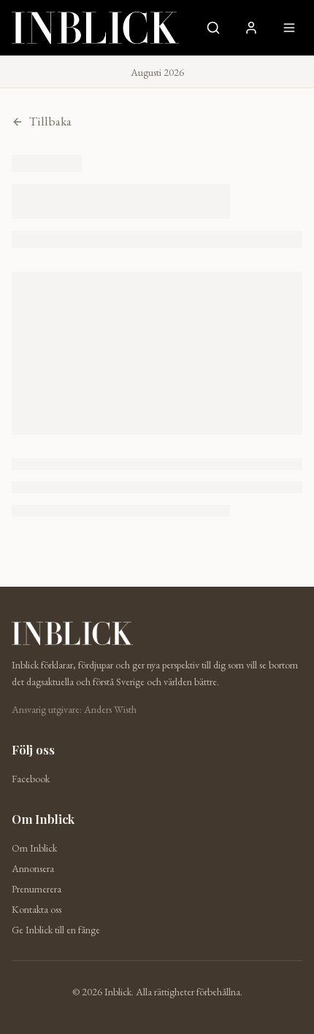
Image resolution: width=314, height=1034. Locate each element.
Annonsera (33, 868)
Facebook (31, 778)
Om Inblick (34, 847)
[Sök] (213, 28)
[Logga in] (251, 28)
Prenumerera (36, 888)
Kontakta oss (36, 909)
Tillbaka (50, 121)
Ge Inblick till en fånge (56, 929)
